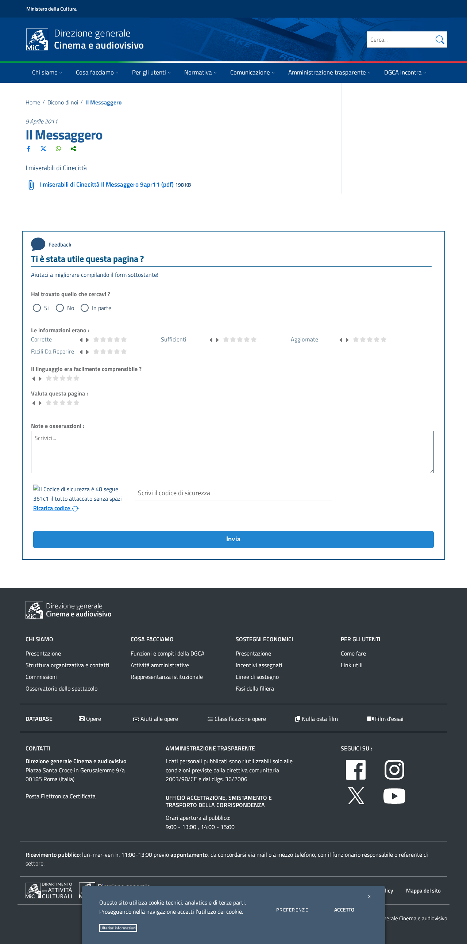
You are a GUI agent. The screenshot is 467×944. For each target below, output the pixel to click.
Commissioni (41, 676)
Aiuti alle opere (158, 718)
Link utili (352, 665)
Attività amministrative (160, 665)
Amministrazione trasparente (327, 72)
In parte (101, 307)
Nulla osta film (319, 718)
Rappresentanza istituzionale (167, 676)
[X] (43, 148)
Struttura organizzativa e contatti (67, 665)
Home (33, 102)
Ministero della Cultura (51, 8)
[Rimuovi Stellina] (81, 339)
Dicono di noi (62, 102)
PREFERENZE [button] (292, 909)
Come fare (353, 653)
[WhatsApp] (58, 148)
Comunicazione (250, 72)
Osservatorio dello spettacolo (61, 688)
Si (46, 307)
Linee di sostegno (257, 676)
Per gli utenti (149, 72)
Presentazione (43, 653)
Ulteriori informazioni (118, 928)
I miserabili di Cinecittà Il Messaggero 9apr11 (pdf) (106, 184)
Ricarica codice (52, 508)
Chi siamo (45, 72)
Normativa (198, 72)
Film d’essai (389, 718)
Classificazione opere (239, 718)
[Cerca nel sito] (440, 39)
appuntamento (189, 854)
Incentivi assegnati (259, 665)
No (70, 307)
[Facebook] (28, 148)
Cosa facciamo (95, 72)
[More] (73, 148)
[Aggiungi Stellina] (87, 339)
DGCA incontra (403, 72)
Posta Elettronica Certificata (61, 796)
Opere (93, 718)
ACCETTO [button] (344, 909)
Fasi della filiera (255, 688)
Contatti (38, 748)
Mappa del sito (423, 890)
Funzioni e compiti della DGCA (168, 653)
